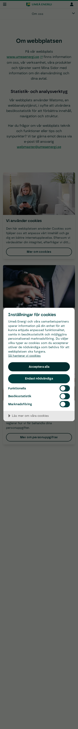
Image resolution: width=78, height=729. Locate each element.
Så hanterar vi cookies (24, 355)
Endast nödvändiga (39, 378)
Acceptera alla (39, 366)
